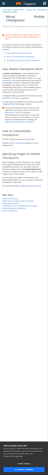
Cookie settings (24, 463)
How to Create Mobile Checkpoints (20, 56)
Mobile (14, 12)
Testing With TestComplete (36, 10)
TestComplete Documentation (13, 10)
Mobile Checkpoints (10, 198)
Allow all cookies (24, 469)
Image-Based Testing (32, 186)
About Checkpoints (9, 210)
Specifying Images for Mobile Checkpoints (24, 60)
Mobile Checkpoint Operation (14, 208)
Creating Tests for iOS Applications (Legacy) (19, 206)
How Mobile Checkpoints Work (19, 53)
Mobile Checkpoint (12, 98)
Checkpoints (6, 12)
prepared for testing (13, 112)
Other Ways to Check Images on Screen (18, 201)
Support (30, 4)
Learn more (18, 456)
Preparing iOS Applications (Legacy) (19, 122)
